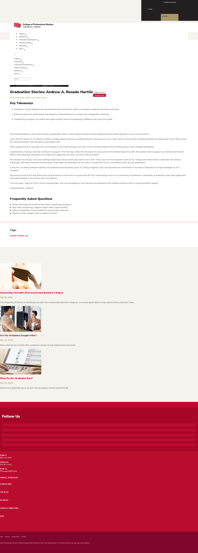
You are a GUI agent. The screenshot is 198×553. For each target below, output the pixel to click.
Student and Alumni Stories (36, 98)
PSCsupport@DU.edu (8, 471)
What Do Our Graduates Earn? (16, 378)
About (21, 49)
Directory (7, 537)
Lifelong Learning (25, 43)
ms (26, 235)
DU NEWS (4, 500)
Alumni (150, 9)
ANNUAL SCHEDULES (9, 477)
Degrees (22, 34)
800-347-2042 (6, 458)
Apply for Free (99, 92)
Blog (22, 98)
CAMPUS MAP (6, 484)
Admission (22, 46)
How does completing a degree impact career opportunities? (40, 207)
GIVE (2, 516)
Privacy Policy (15, 537)
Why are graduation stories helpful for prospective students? (40, 210)
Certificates (23, 37)
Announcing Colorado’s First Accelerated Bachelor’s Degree (32, 292)
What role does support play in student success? (35, 213)
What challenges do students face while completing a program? (42, 204)
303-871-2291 (6, 464)
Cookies (23, 537)
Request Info (99, 95)
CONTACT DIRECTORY (9, 508)
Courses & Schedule (170, 2)
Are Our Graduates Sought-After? (18, 335)
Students (165, 16)
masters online (17, 235)
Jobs (1, 537)
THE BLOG (4, 492)
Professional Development (28, 40)
